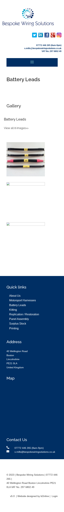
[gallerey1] (25, 175)
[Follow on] (34, 35)
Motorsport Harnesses (22, 300)
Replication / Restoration (24, 314)
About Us (14, 295)
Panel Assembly (19, 319)
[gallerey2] (25, 184)
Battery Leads (17, 305)
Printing (14, 328)
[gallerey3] (25, 225)
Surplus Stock (17, 323)
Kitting (13, 309)
